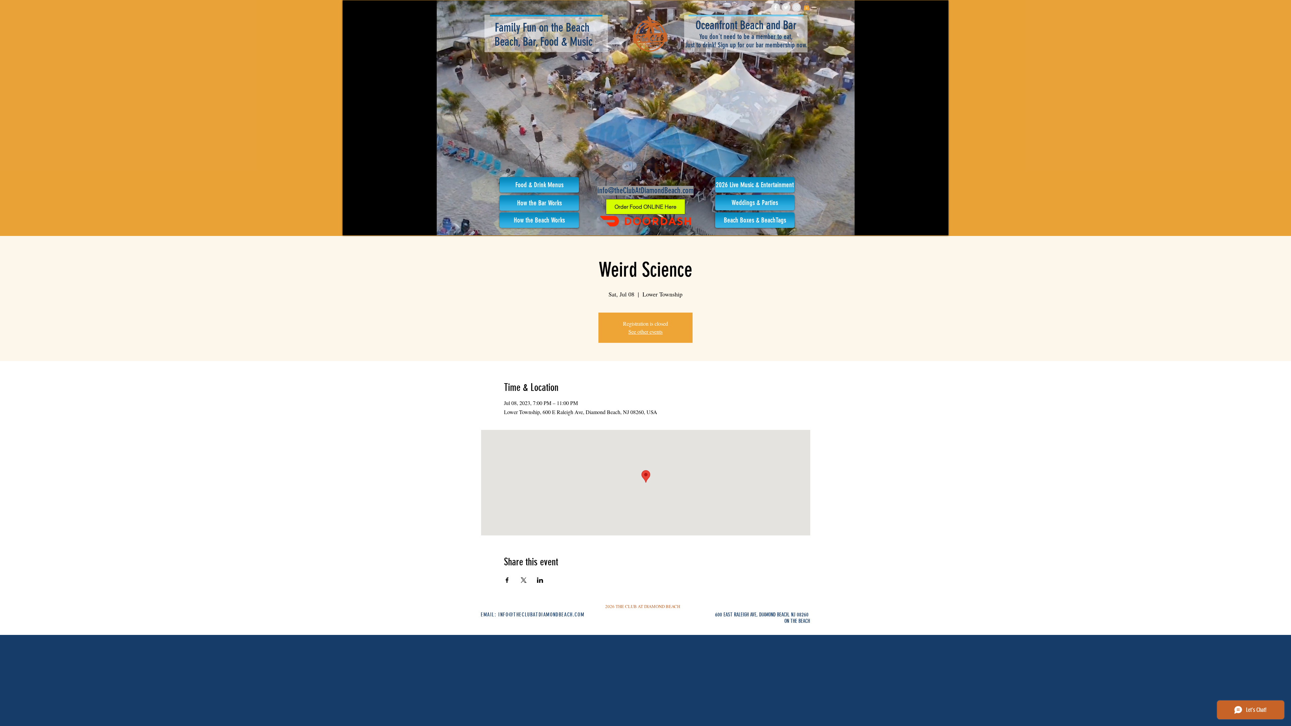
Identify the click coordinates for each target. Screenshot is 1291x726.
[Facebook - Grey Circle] (775, 7)
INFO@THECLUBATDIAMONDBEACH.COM (541, 614)
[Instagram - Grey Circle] (796, 7)
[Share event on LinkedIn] (540, 580)
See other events (645, 331)
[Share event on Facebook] (507, 580)
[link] (807, 6)
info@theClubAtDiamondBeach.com (645, 190)
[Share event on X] (523, 580)
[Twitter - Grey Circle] (786, 7)
